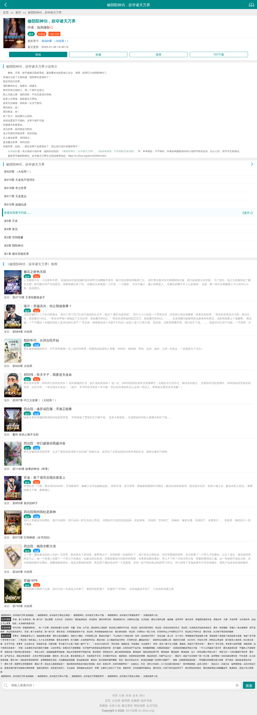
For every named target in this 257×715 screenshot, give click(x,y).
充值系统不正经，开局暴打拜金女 (102, 655)
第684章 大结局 (22, 331)
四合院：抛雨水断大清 (40, 546)
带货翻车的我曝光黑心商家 (211, 659)
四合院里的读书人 (14, 631)
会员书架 (152, 705)
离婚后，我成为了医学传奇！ (192, 643)
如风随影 (43, 27)
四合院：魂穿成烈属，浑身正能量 (48, 408)
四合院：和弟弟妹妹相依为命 (100, 631)
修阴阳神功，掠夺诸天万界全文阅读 (54, 615)
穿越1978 (30, 580)
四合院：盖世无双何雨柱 (142, 627)
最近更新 (127, 705)
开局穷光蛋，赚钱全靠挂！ (139, 639)
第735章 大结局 (22, 606)
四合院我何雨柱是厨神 (40, 511)
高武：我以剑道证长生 (129, 659)
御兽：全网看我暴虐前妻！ (185, 659)
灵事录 (19, 643)
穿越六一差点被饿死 (238, 627)
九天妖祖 (145, 619)
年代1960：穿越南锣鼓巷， (25, 627)
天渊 (225, 619)
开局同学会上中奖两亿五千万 (170, 631)
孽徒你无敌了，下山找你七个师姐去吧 (116, 635)
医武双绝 (97, 651)
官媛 (73, 627)
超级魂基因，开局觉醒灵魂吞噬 (116, 151)
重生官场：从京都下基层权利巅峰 (218, 631)
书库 (115, 695)
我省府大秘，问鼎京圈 (47, 643)
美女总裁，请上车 (165, 635)
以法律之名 (29, 643)
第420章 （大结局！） (56, 41)
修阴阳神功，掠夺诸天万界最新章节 (124, 615)
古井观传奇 (245, 619)
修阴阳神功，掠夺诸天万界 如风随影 (17, 615)
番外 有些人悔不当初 (25, 434)
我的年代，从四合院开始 (41, 340)
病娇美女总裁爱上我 (162, 639)
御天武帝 (189, 619)
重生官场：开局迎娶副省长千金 (71, 631)
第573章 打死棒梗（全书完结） (32, 537)
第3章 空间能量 (13, 237)
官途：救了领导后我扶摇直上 (44, 477)
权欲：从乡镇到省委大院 (23, 623)
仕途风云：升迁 (138, 663)
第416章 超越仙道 (15, 204)
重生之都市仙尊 (158, 619)
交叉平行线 (9, 643)
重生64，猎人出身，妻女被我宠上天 (69, 655)
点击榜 (116, 700)
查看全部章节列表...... (129, 212)
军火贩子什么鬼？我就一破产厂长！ (75, 643)
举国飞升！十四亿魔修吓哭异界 (233, 651)
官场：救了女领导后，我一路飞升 (28, 619)
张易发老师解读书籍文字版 (185, 647)
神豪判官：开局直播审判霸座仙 (137, 667)
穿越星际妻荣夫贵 (203, 619)
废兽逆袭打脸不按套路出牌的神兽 (19, 667)
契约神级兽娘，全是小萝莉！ (196, 663)
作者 (128, 695)
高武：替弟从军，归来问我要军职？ (113, 663)
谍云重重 (49, 619)
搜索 (249, 685)
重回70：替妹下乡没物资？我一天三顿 (192, 655)
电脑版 (103, 705)
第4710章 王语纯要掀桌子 (28, 297)
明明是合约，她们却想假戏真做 (117, 651)
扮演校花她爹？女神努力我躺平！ (156, 659)
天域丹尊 (233, 619)
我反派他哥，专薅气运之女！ (160, 655)
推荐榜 (125, 700)
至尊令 (16, 635)
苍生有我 (115, 643)
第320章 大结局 (22, 572)
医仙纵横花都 (83, 659)
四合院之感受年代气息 (119, 627)
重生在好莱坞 (63, 639)
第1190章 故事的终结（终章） (31, 469)
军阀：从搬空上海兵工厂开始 (108, 667)
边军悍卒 (179, 619)
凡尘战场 (71, 667)
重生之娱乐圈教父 (61, 635)
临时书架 (146, 700)
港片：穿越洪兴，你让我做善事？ (48, 306)
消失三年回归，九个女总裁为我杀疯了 (164, 663)
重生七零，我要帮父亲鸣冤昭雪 (18, 663)
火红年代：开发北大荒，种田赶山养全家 (205, 639)
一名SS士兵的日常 (101, 643)
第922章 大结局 (22, 366)
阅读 (38, 54)
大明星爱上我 (91, 635)
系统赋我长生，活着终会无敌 (126, 619)
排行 (142, 695)
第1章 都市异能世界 (16, 254)
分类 (121, 695)
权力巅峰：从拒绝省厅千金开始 (127, 647)
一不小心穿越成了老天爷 (210, 647)
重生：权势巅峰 (220, 627)
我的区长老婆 (179, 639)
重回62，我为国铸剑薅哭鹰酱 (104, 659)
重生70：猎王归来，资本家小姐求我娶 (225, 643)
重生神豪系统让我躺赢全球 (215, 667)
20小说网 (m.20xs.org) (140, 710)
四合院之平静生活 (193, 631)
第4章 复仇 (11, 229)
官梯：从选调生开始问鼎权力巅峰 (33, 647)
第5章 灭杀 (11, 221)
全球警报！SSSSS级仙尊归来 (224, 655)
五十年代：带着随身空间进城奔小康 (191, 635)
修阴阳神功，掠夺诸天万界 (45, 12)
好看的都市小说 (151, 615)
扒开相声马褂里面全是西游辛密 (97, 647)
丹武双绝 (93, 619)
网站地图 (139, 705)
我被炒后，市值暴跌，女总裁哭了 (136, 643)
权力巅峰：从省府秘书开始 (83, 639)
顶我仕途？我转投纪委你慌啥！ (18, 651)
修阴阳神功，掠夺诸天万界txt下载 (88, 615)
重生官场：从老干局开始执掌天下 (168, 667)
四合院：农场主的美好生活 (167, 627)
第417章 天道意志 (15, 196)
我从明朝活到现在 (193, 667)
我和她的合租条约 (85, 667)
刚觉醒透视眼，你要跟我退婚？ (157, 647)
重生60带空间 (105, 619)
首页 (6, 12)
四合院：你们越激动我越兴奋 (44, 443)
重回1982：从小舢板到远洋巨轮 (111, 639)
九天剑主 (59, 619)
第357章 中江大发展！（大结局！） (34, 400)
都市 (18, 12)
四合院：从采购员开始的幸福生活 (196, 627)
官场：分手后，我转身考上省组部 (92, 627)
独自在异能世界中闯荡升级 (79, 651)
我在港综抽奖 (121, 631)
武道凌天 (69, 619)
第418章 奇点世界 (15, 188)
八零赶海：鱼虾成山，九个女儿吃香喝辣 (36, 639)
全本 (135, 695)
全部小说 (114, 705)
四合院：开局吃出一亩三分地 (142, 631)
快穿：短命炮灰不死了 (145, 635)
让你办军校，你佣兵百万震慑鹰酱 (66, 647)
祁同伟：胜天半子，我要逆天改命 (48, 374)
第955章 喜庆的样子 (25, 503)
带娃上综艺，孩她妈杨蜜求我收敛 (50, 651)
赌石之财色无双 (35, 271)
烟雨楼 (170, 619)
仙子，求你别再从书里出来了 (204, 651)
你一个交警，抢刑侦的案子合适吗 (54, 627)
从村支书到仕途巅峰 (42, 655)
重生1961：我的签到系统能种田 (24, 659)
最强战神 (137, 651)
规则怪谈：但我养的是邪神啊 (132, 655)
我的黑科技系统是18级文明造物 (81, 663)
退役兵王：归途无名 (220, 663)
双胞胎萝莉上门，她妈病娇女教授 (36, 635)
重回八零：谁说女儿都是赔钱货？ (50, 663)
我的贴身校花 (81, 619)
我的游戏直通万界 (151, 651)
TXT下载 (218, 54)
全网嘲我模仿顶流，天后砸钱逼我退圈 (58, 659)
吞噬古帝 (217, 619)
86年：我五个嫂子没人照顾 (165, 643)
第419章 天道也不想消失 (19, 180)
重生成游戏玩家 (230, 647)
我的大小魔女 (77, 635)
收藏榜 (135, 700)
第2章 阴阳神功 (13, 245)
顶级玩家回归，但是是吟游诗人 (51, 667)
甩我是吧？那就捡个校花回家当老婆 (225, 635)
